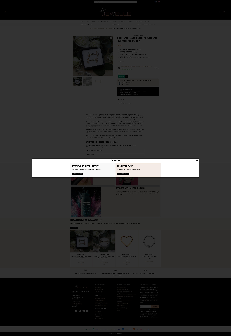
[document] (115, 168)
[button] (198, 268)
